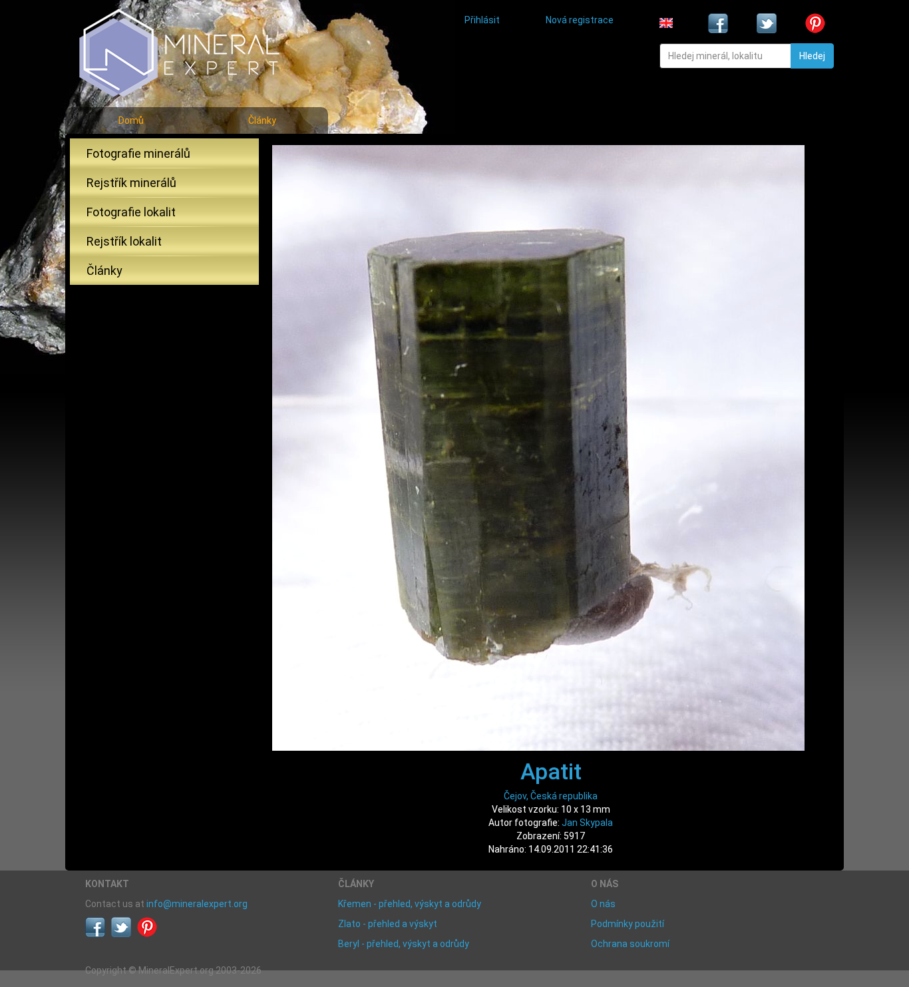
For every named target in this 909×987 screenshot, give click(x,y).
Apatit (551, 771)
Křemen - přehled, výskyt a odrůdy (409, 903)
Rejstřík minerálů (131, 183)
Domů (131, 120)
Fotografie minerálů (138, 153)
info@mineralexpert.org (197, 903)
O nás (603, 903)
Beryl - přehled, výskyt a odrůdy (403, 943)
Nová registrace (580, 20)
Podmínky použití (627, 923)
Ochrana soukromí (630, 943)
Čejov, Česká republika (551, 796)
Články (262, 120)
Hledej (812, 56)
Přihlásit (482, 20)
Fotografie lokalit (131, 212)
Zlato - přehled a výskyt (387, 923)
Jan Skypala (587, 822)
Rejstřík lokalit (124, 241)
